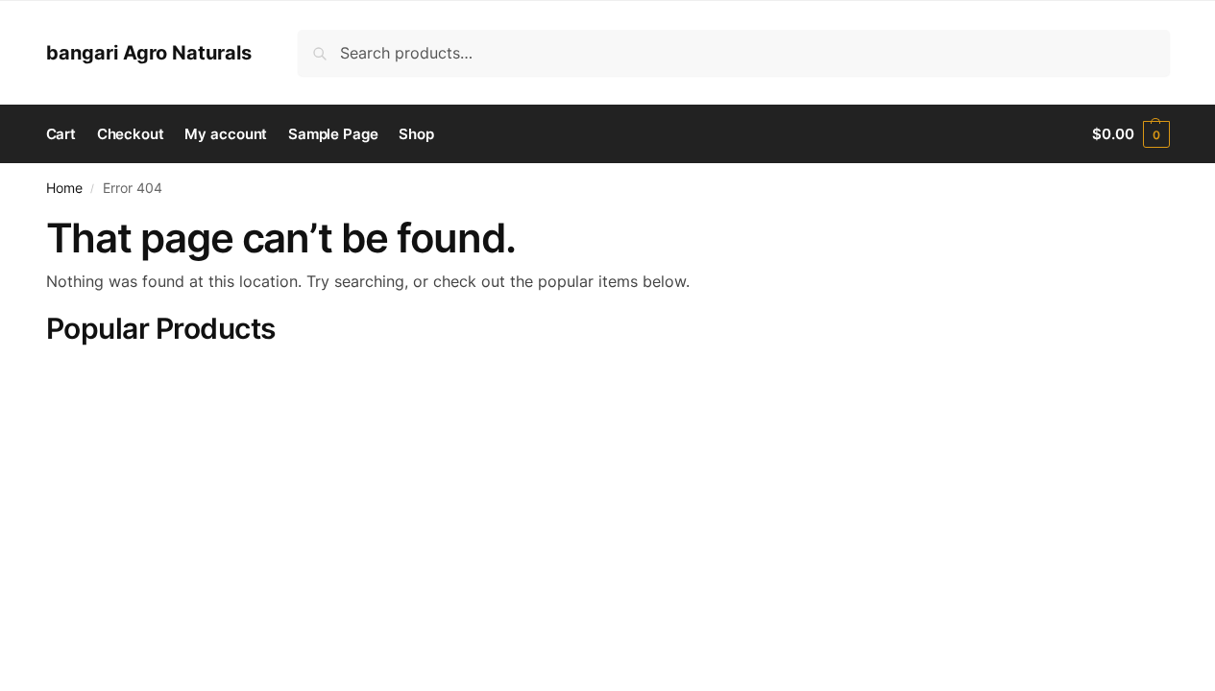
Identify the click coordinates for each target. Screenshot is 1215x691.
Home (64, 188)
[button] (1130, 134)
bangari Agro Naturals (149, 52)
